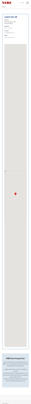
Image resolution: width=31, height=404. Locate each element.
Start (4, 7)
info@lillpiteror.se (9, 32)
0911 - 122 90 (8, 28)
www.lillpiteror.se (9, 37)
